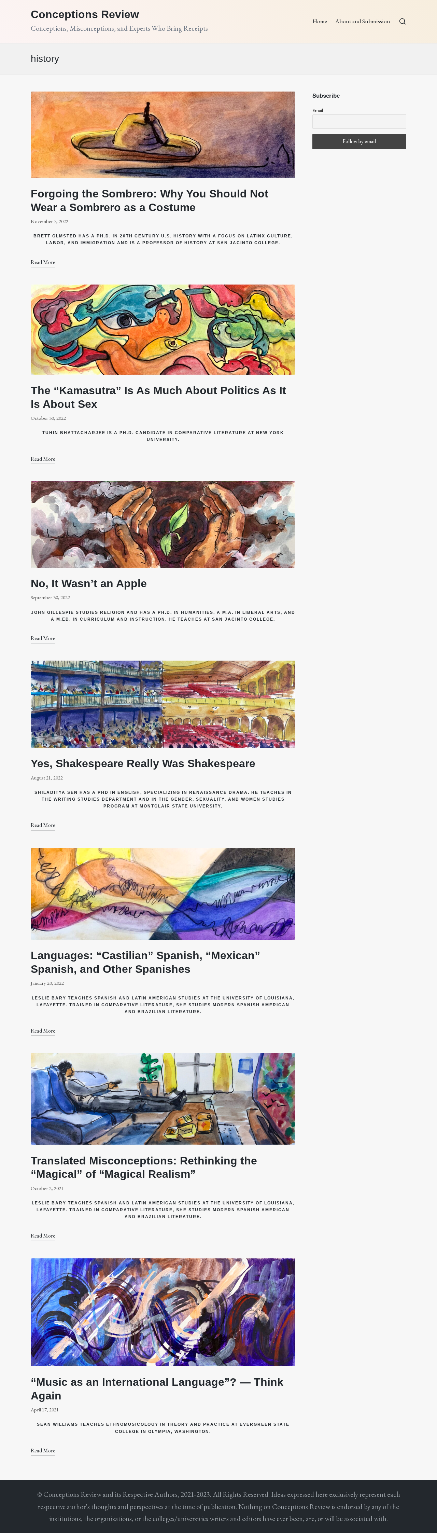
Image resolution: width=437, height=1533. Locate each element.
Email (317, 110)
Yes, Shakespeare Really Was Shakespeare (143, 763)
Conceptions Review (85, 14)
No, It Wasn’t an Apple (89, 583)
